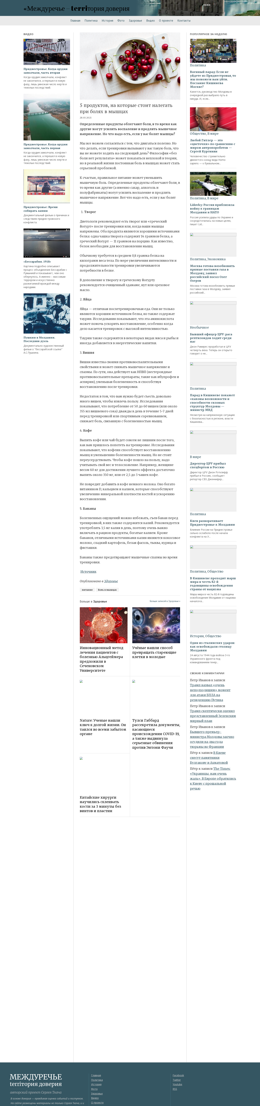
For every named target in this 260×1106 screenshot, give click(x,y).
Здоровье (135, 20)
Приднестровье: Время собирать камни (41, 209)
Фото (121, 20)
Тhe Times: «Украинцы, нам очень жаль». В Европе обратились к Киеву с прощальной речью (213, 779)
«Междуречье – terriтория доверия (76, 8)
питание (87, 589)
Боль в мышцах (107, 589)
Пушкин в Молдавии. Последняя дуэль (39, 339)
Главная (75, 20)
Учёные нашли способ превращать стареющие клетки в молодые (154, 652)
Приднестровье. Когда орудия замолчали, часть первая (46, 146)
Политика (91, 20)
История (107, 20)
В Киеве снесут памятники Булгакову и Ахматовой (209, 758)
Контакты (183, 20)
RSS (175, 1089)
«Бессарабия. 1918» (37, 261)
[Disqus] (130, 869)
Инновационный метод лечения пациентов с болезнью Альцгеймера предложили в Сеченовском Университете (101, 659)
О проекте (166, 20)
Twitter (177, 1080)
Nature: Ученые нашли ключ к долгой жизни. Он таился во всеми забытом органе (103, 727)
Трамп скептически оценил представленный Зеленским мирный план (213, 716)
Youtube (177, 1084)
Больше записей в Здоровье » (165, 601)
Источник (88, 572)
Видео (150, 20)
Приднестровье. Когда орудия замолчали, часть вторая (46, 71)
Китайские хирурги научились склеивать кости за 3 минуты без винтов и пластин (100, 804)
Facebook (178, 1075)
